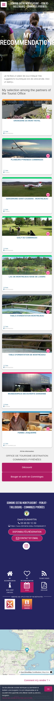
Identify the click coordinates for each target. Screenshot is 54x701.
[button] (27, 117)
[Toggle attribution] (51, 672)
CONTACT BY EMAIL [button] (28, 538)
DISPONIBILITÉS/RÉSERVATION (27, 531)
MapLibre (45, 672)
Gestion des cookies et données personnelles (17, 698)
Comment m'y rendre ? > (37, 680)
